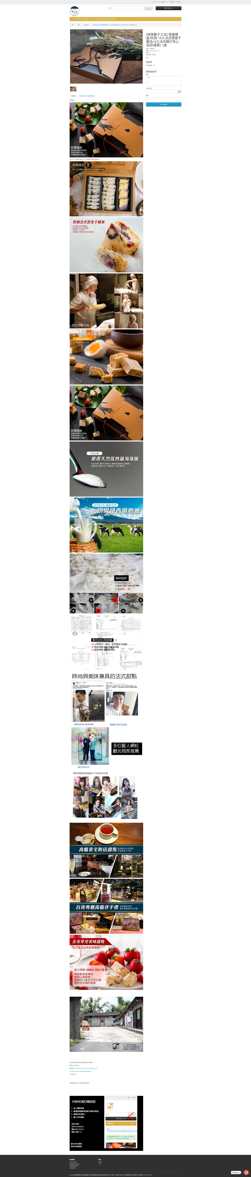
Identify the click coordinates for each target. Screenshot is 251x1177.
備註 (147, 74)
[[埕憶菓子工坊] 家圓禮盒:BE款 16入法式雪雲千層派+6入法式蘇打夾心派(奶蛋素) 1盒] (106, 56)
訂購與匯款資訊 (74, 1166)
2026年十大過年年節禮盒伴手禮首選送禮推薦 (103, 19)
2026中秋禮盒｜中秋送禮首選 (80, 19)
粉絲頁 (100, 1162)
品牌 (78, 25)
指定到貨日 (149, 88)
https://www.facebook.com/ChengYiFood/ (85, 1068)
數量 (147, 95)
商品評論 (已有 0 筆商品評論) (86, 96)
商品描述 (73, 96)
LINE (99, 1164)
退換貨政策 (72, 1168)
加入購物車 (163, 104)
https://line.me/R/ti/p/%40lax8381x (81, 1071)
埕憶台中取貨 (73, 1162)
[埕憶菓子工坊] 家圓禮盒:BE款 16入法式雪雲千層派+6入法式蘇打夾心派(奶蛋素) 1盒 (115, 25)
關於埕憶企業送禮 (74, 1164)
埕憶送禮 (86, 25)
